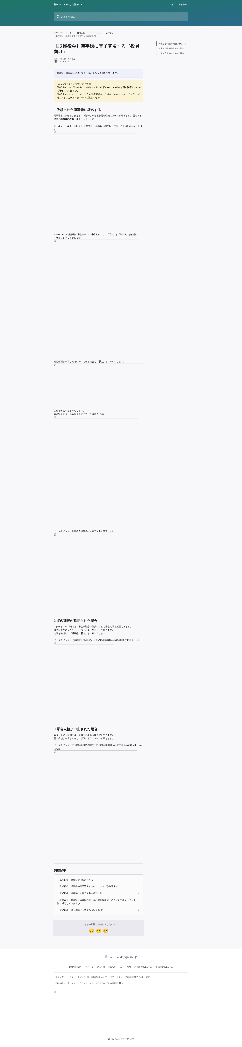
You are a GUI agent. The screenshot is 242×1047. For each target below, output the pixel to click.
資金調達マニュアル (164, 966)
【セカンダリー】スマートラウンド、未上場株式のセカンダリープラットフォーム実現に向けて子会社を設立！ (103, 977)
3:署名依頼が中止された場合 (171, 53)
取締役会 (109, 32)
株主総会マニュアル (143, 966)
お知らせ (112, 966)
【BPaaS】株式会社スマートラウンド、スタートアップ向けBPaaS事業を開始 (88, 983)
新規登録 (183, 4)
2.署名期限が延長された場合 (171, 48)
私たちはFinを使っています (122, 1039)
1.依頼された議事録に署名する (172, 43)
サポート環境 (125, 966)
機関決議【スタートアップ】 (89, 32)
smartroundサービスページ (81, 966)
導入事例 (101, 966)
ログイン (171, 4)
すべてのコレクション (63, 32)
